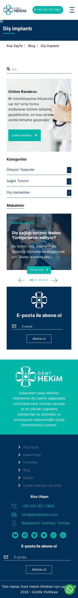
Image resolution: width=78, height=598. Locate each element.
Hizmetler (29, 462)
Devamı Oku (37, 269)
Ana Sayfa (14, 46)
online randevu (22, 135)
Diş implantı (50, 46)
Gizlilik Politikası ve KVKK (41, 485)
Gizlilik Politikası (45, 592)
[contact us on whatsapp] (69, 589)
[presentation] (21, 280)
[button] (32, 280)
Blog (31, 46)
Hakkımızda (31, 455)
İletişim (28, 478)
